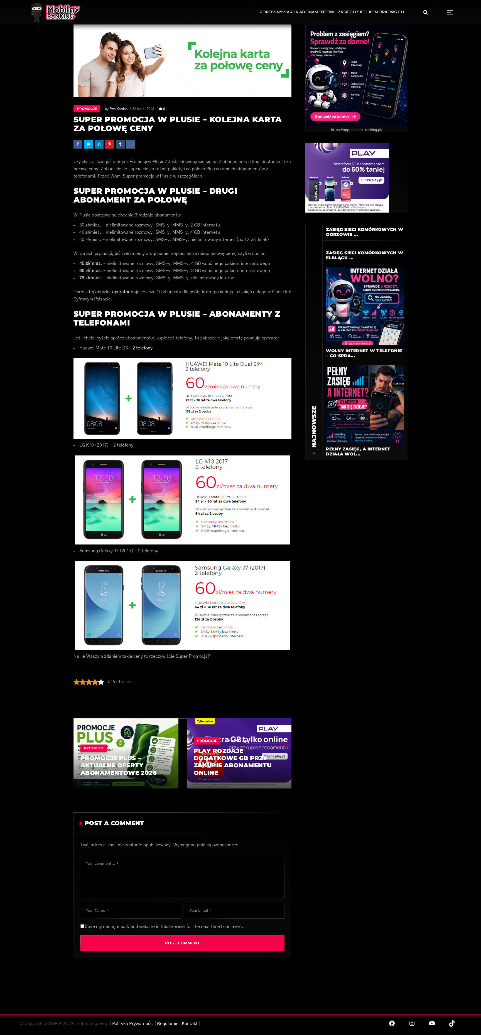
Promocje (87, 109)
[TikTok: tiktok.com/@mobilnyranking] (452, 1023)
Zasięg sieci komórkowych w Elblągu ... (364, 255)
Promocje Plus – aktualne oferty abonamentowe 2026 (118, 765)
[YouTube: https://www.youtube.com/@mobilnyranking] (432, 1023)
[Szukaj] (425, 12)
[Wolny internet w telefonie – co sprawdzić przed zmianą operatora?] (365, 306)
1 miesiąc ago (122, 748)
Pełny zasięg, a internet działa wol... (358, 451)
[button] (450, 12)
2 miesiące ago (236, 741)
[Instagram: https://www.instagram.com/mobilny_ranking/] (412, 1023)
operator (121, 292)
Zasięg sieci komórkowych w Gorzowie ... (364, 232)
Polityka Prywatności (133, 1023)
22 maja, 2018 (143, 108)
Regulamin (167, 1023)
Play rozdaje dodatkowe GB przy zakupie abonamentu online (233, 761)
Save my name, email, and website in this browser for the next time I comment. (164, 926)
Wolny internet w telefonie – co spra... (364, 353)
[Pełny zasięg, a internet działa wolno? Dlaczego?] (365, 404)
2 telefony (142, 348)
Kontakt (190, 1023)
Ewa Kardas (118, 108)
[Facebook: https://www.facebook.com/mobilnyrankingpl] (392, 1023)
